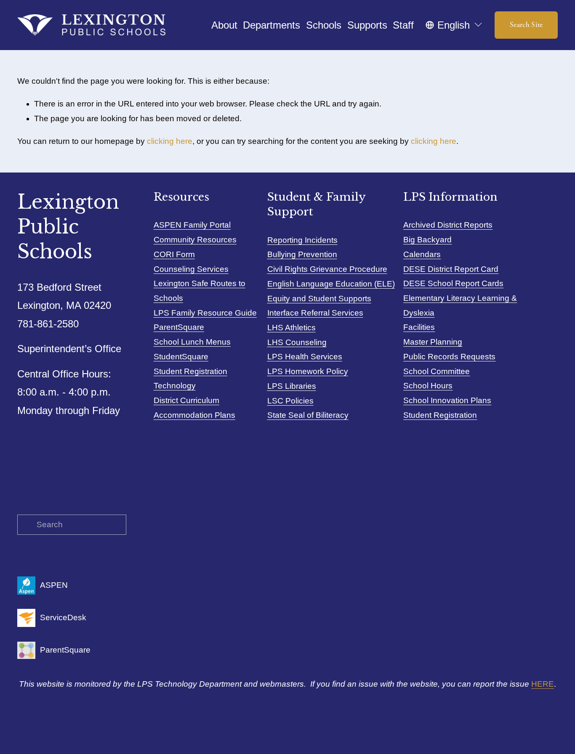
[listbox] (455, 25)
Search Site (526, 24)
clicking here (169, 141)
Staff (403, 25)
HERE (542, 684)
